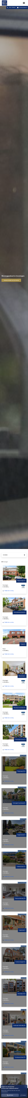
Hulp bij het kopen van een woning (11, 280)
